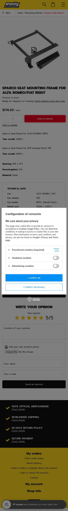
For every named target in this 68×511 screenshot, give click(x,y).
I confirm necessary (34, 287)
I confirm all (34, 277)
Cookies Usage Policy (29, 229)
